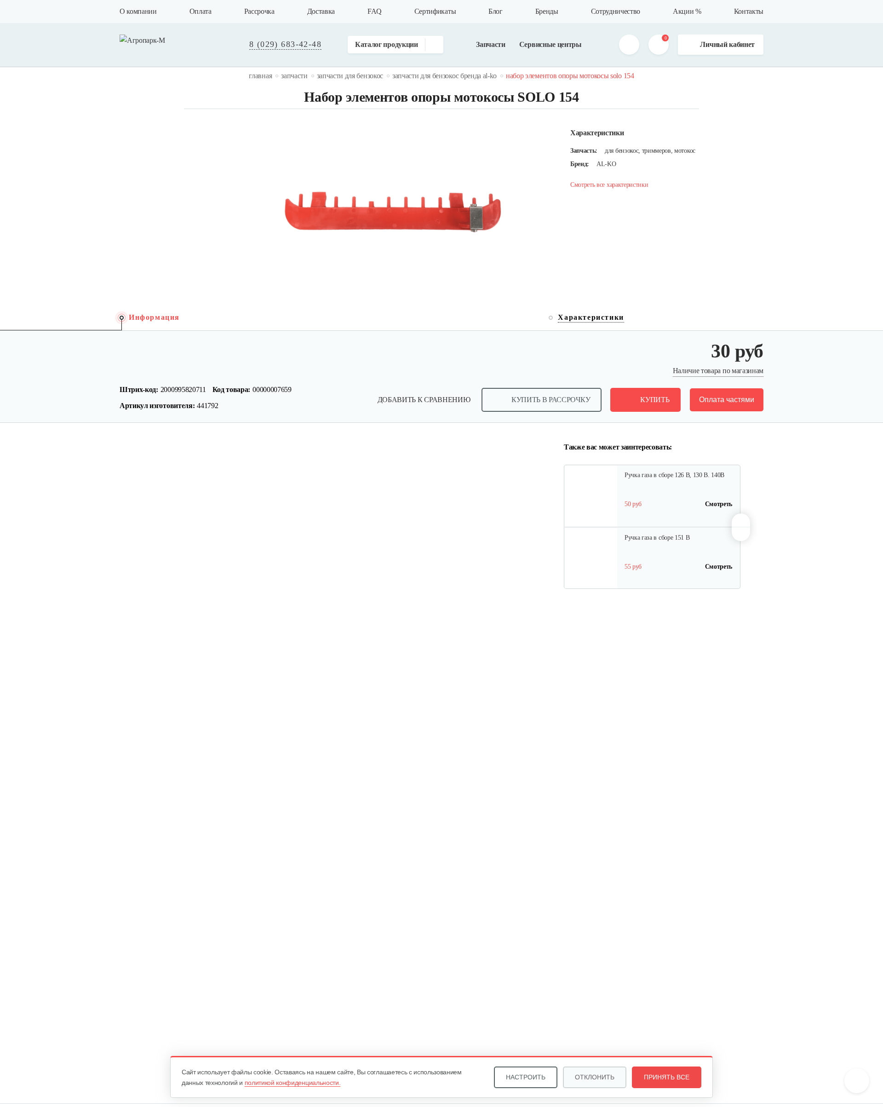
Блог (495, 11)
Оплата (200, 11)
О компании (138, 11)
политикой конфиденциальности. (293, 1082)
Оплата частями (726, 400)
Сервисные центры (550, 44)
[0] (658, 44)
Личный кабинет (727, 44)
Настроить (525, 1077)
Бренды (546, 11)
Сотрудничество (616, 11)
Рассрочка (259, 11)
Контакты (748, 11)
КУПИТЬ (654, 400)
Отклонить (594, 1077)
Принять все (666, 1077)
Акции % (687, 11)
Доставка (321, 11)
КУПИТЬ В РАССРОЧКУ (550, 400)
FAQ (374, 11)
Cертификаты (435, 11)
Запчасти (490, 44)
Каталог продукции (386, 44)
